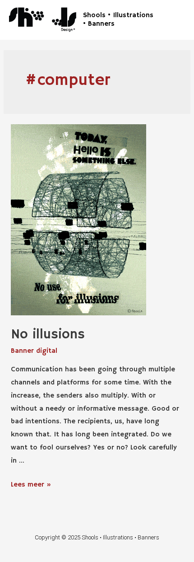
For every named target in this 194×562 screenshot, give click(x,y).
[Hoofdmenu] (174, 19)
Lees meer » (31, 484)
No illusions (48, 334)
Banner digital (34, 351)
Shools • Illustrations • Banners (118, 19)
